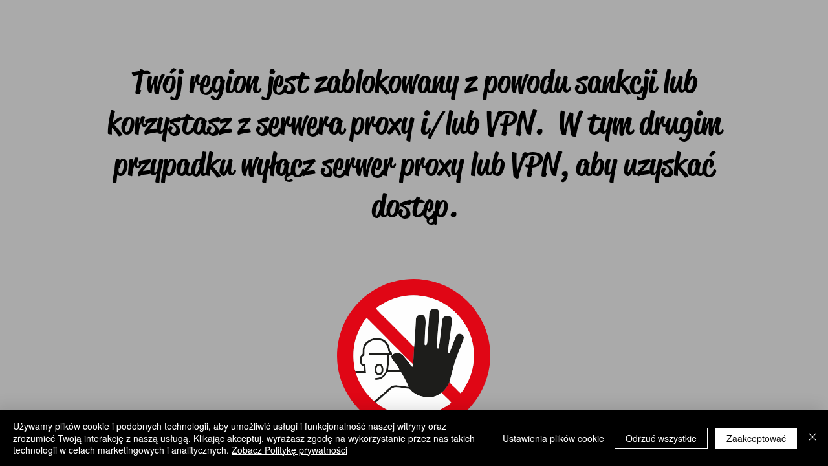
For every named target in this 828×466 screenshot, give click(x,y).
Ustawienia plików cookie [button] (553, 438)
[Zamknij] (812, 438)
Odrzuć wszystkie (661, 438)
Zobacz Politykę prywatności (289, 449)
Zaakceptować (756, 438)
